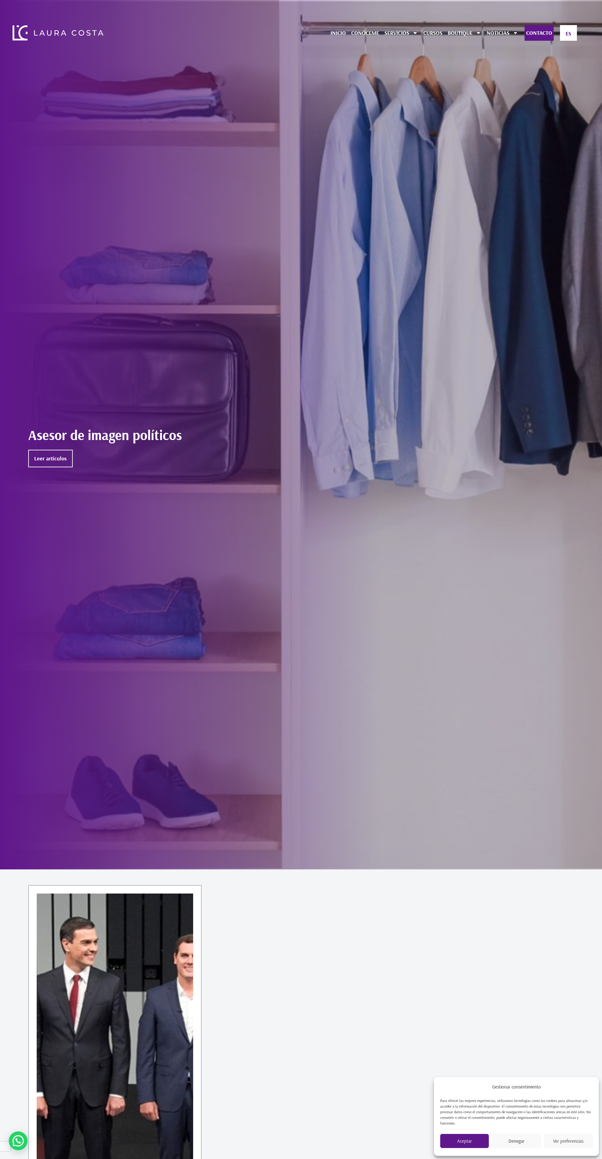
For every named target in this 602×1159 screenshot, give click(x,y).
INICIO (338, 32)
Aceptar (464, 1141)
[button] (18, 1140)
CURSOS (432, 32)
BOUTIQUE (460, 32)
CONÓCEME (365, 32)
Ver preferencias (568, 1141)
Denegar (517, 1141)
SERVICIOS (396, 32)
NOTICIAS (498, 32)
